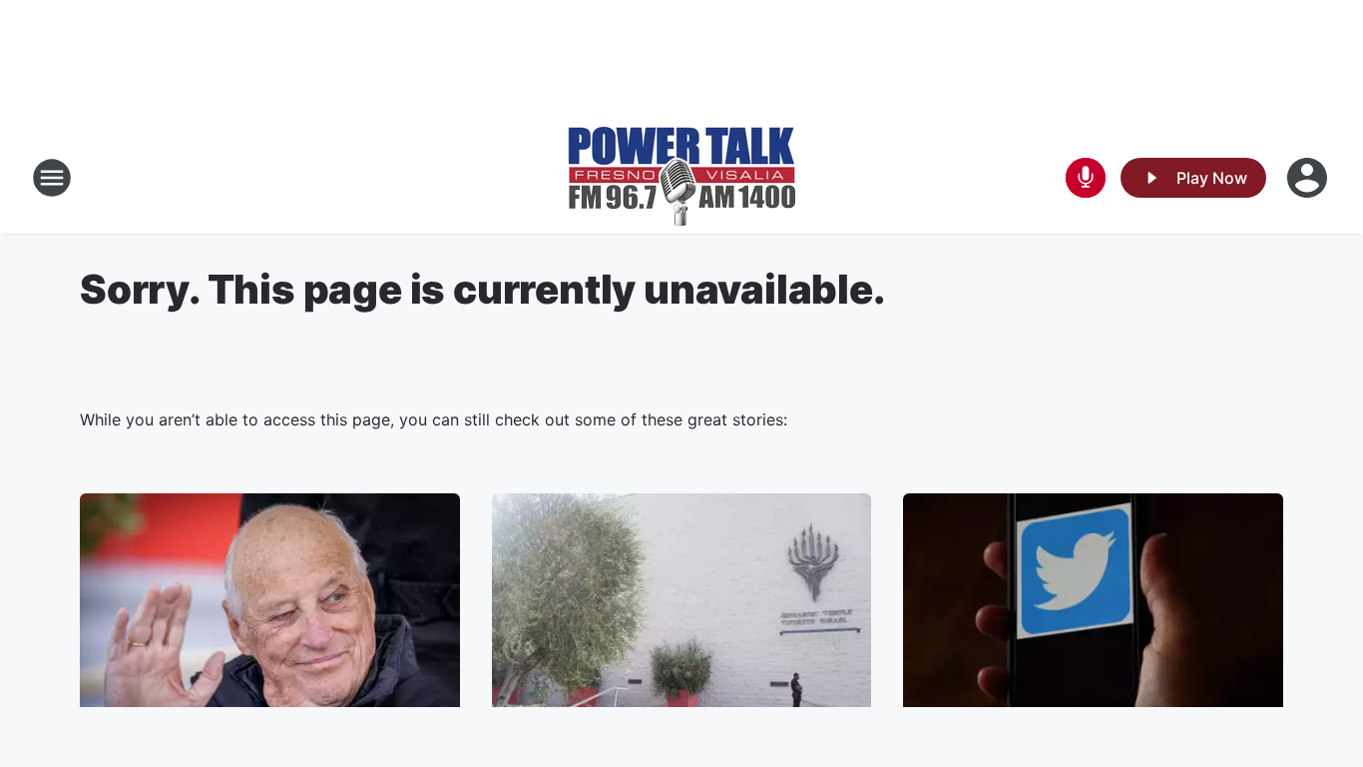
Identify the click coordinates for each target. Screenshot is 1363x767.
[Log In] (1309, 178)
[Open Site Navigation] (52, 178)
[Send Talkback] (1086, 178)
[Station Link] (681, 178)
